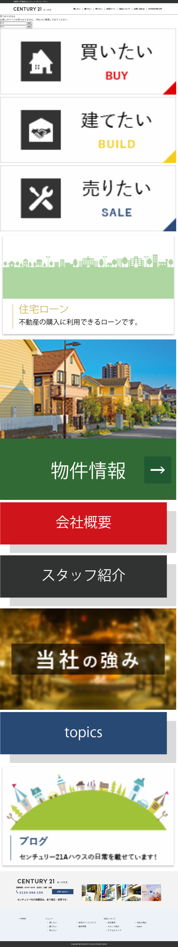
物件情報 (81, 926)
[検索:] (13, 23)
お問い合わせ (139, 9)
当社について (124, 9)
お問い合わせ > (62, 892)
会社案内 (110, 922)
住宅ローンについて (86, 922)
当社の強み (141, 922)
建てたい (88, 9)
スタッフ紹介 (112, 926)
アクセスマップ (113, 930)
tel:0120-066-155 (155, 9)
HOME (22, 918)
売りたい (99, 9)
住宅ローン (110, 9)
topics (138, 926)
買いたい (77, 9)
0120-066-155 (30, 892)
